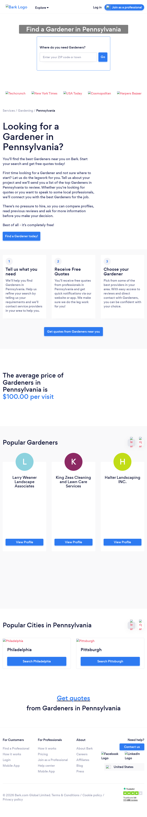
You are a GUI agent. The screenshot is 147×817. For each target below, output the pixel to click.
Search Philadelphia (37, 661)
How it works (12, 754)
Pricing (43, 754)
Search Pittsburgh (110, 661)
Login (7, 760)
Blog (79, 765)
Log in (97, 7)
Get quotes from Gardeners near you (73, 331)
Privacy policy (13, 799)
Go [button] (103, 57)
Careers (81, 754)
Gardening (25, 110)
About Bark (84, 748)
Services (9, 110)
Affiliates (82, 760)
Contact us (132, 747)
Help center (46, 765)
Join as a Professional (53, 760)
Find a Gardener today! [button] (21, 236)
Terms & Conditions (65, 795)
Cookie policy (92, 795)
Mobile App (11, 765)
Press (80, 771)
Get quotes (73, 698)
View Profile (24, 542)
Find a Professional (16, 748)
